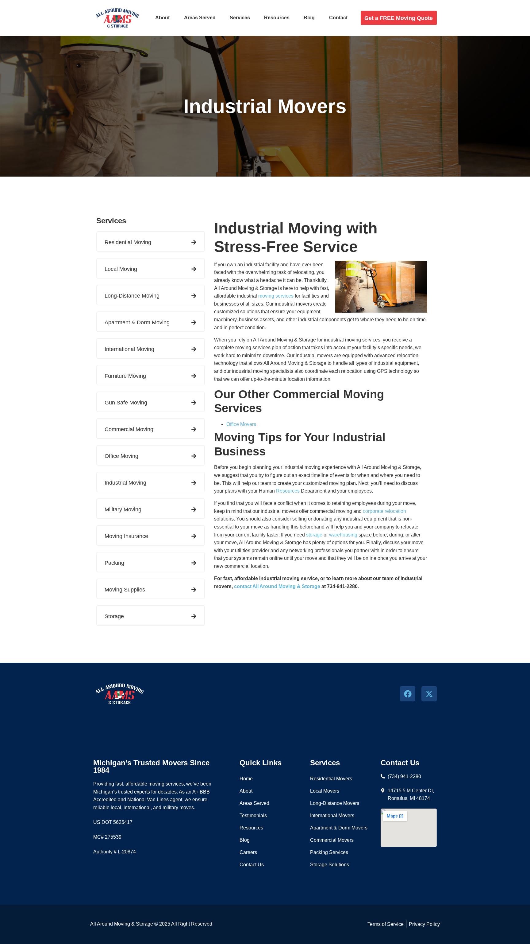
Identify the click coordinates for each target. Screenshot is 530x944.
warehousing (343, 534)
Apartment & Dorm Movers (338, 827)
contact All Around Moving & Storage (277, 586)
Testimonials (253, 815)
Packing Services (329, 852)
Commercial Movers (332, 840)
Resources (277, 17)
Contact (338, 17)
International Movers (332, 815)
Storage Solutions (329, 864)
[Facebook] (407, 693)
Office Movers (241, 424)
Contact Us (252, 864)
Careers (248, 852)
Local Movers (324, 791)
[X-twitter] (429, 693)
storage (314, 534)
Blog (309, 17)
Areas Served (200, 17)
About (162, 17)
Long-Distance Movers (334, 803)
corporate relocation (384, 511)
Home (246, 778)
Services (240, 17)
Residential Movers (331, 778)
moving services (276, 295)
